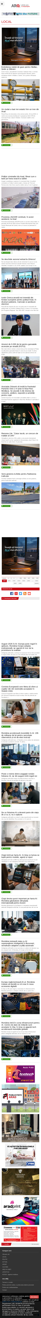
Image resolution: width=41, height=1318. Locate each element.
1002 (14, 580)
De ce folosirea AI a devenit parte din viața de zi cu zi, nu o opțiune (20, 813)
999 (37, 578)
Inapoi (4, 578)
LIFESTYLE (5, 1272)
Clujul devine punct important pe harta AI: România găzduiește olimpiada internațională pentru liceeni (19, 901)
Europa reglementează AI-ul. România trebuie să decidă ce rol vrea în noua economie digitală (18, 984)
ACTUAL (4, 1262)
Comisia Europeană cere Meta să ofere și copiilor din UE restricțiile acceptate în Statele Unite (19, 689)
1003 (18, 580)
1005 (28, 580)
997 (29, 578)
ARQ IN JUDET (6, 1269)
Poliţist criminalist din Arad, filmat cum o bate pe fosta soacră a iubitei (18, 177)
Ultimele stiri (6, 1254)
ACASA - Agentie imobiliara (10, 1274)
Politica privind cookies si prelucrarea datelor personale (18, 1285)
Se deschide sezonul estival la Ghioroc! (18, 259)
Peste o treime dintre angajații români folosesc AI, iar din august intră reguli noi (19, 775)
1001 (9, 580)
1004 (23, 580)
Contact (4, 1290)
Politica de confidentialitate (10, 1287)
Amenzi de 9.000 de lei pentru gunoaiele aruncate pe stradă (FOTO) (19, 345)
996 (25, 578)
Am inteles (34, 1297)
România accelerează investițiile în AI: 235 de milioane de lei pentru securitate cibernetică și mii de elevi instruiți (19, 735)
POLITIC (4, 1259)
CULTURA (5, 1267)
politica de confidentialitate (12, 1302)
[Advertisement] (20, 163)
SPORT (4, 1264)
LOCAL (4, 1257)
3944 (36, 580)
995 (21, 578)
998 (33, 578)
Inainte (37, 583)
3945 (15, 583)
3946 (20, 583)
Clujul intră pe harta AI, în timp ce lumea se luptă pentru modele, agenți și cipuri (20, 856)
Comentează (7, 102)
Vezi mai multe (35, 1244)
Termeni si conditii (7, 1282)
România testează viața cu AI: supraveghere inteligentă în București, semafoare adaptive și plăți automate (18, 943)
